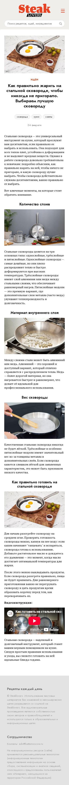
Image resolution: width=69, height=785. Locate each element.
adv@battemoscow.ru (31, 744)
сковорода (22, 116)
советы (48, 116)
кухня (36, 116)
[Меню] (63, 11)
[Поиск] (60, 23)
